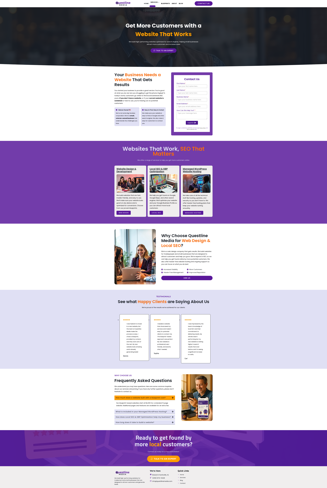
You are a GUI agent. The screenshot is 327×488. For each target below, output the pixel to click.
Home (146, 3)
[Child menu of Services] (152, 6)
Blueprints (165, 3)
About (174, 3)
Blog (181, 3)
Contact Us (204, 3)
